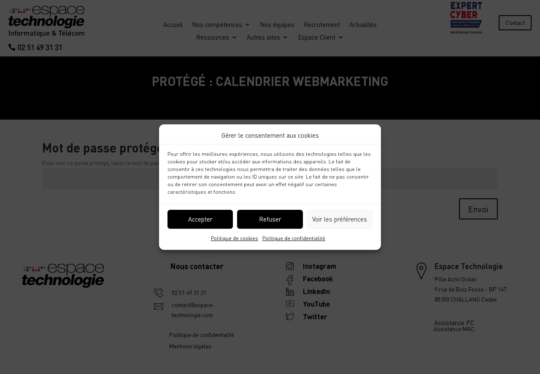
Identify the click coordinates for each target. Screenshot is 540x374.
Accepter (200, 219)
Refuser (270, 219)
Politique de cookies (234, 238)
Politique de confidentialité (293, 238)
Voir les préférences (339, 219)
